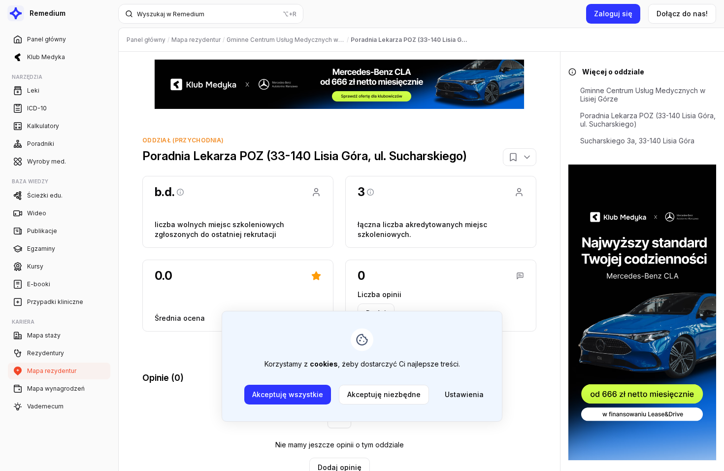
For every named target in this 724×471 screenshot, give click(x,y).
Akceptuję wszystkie (287, 394)
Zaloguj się (613, 13)
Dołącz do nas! (682, 13)
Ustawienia (464, 394)
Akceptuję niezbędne (384, 394)
